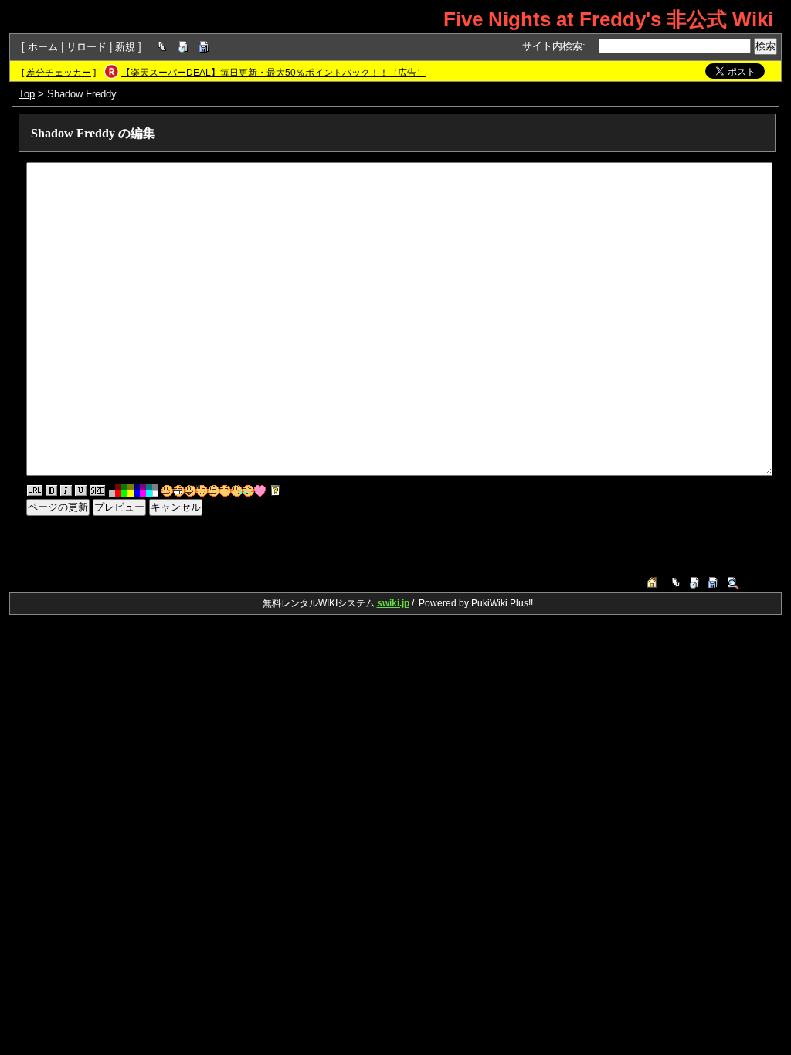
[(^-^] (179, 491)
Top (27, 94)
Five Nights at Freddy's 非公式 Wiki (608, 19)
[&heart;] (260, 491)
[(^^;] (237, 491)
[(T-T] (248, 491)
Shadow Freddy (73, 133)
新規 (125, 47)
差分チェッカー (58, 72)
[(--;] (225, 491)
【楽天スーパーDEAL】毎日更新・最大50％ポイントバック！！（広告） (273, 72)
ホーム (43, 47)
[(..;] (202, 491)
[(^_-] (213, 491)
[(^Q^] (190, 491)
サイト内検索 (552, 46)
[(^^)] (167, 491)
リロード (86, 47)
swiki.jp (393, 603)
